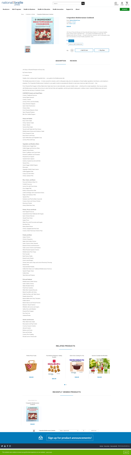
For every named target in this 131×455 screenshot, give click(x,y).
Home (22, 14)
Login (122, 4)
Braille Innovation (58, 9)
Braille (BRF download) (75, 44)
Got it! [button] (126, 452)
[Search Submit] (83, 3)
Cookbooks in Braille (30, 14)
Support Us (69, 9)
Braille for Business (29, 9)
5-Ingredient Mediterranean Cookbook (32, 403)
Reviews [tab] (73, 61)
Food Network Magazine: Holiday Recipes (54, 356)
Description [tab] (61, 61)
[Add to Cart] (26, 367)
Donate (124, 9)
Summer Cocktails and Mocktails (99, 355)
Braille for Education (44, 9)
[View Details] (31, 367)
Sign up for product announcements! (70, 437)
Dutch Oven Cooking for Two (77, 355)
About (78, 9)
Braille (71, 40)
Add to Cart (84, 50)
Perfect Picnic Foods (31, 355)
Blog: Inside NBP (113, 446)
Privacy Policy (107, 446)
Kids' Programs (16, 9)
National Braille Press (75, 20)
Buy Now (102, 50)
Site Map (101, 446)
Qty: (68, 50)
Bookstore (6, 9)
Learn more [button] (49, 452)
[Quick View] (36, 367)
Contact (116, 4)
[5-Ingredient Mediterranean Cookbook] (27, 49)
